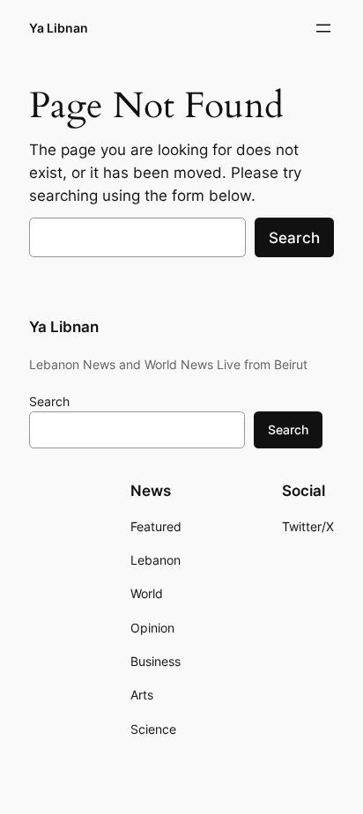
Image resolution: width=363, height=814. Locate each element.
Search (294, 238)
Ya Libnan (58, 27)
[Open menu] (323, 28)
